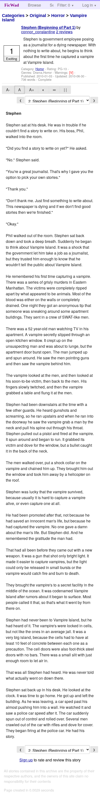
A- (8, 89)
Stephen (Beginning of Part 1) (48, 27)
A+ (31, 89)
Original (38, 15)
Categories (13, 15)
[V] (71, 72)
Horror (58, 15)
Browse (34, 5)
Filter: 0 (63, 5)
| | (65, 89)
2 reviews (64, 31)
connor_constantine (38, 31)
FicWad (11, 5)
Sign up (26, 760)
